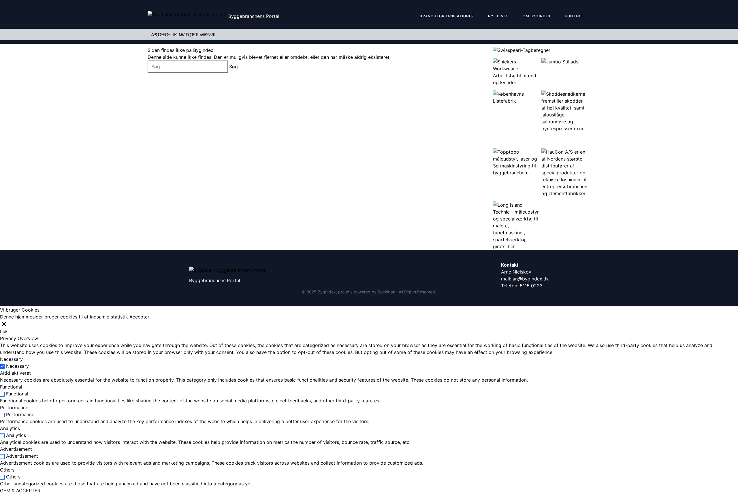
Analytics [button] (10, 428)
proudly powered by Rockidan (366, 291)
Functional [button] (11, 387)
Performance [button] (14, 407)
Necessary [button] (11, 359)
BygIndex (327, 291)
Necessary (17, 366)
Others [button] (7, 470)
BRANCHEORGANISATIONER (447, 16)
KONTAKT (574, 16)
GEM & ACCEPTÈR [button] (20, 490)
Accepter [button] (139, 317)
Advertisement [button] (16, 449)
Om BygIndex (537, 16)
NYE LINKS (498, 16)
